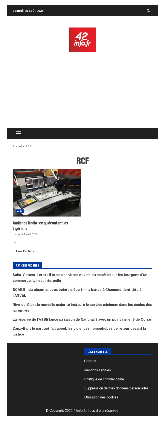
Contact (90, 361)
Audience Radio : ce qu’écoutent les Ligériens (47, 193)
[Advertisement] (82, 90)
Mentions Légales (97, 370)
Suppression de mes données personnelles (116, 388)
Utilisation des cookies (101, 397)
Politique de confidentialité (104, 379)
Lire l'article (25, 251)
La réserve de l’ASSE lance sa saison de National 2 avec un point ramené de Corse (82, 319)
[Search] (148, 11)
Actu (19, 211)
